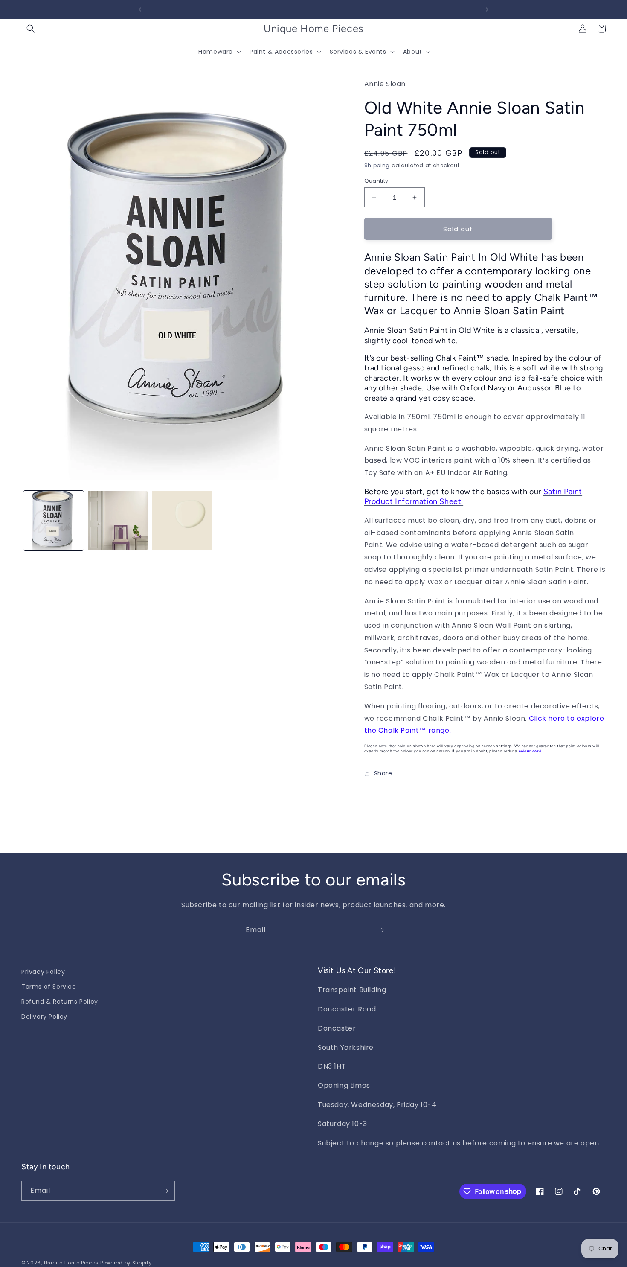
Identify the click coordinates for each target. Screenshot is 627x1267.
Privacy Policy (43, 971)
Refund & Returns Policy (59, 1001)
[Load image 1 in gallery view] (53, 521)
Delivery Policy (44, 1016)
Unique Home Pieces (71, 1262)
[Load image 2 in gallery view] (118, 521)
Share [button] (383, 773)
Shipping (377, 165)
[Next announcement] (487, 9)
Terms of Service (48, 986)
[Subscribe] (380, 930)
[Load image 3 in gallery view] (182, 521)
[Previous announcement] (140, 9)
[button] (30, 28)
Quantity (376, 181)
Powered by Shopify (126, 1262)
